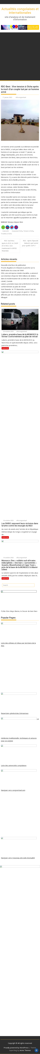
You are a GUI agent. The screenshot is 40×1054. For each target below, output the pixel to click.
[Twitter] (12, 227)
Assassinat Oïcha (17, 231)
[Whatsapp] (3, 227)
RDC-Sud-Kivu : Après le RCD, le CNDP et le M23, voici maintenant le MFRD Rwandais (10, 246)
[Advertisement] (20, 54)
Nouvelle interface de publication (13, 265)
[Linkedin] (7, 227)
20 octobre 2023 (8, 331)
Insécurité (6, 231)
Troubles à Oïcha (6, 234)
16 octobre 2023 (8, 520)
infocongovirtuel (21, 97)
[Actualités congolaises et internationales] (3, 77)
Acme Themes (25, 1050)
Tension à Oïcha (28, 231)
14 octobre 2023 (8, 558)
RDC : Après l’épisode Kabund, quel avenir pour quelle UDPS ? (30, 243)
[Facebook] (16, 227)
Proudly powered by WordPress (16, 1047)
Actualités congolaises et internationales (20, 11)
